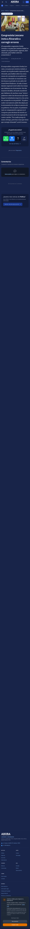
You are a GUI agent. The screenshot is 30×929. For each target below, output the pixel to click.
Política (6, 5)
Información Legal (5, 888)
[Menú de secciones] (2, 2)
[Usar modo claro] (23, 2)
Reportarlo (19, 150)
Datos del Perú (19, 870)
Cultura (17, 853)
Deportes (3, 855)
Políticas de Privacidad (5, 891)
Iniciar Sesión (4, 876)
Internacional (4, 860)
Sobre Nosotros (4, 886)
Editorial (3, 865)
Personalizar (15, 921)
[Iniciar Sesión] (27, 2)
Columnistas (3, 868)
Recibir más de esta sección (12, 204)
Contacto (3, 878)
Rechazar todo (15, 918)
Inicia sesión (8, 174)
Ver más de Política (14, 143)
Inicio (2, 10)
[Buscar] (6, 2)
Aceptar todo (15, 924)
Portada (17, 865)
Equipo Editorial (4, 893)
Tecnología (18, 855)
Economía (3, 857)
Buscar (17, 868)
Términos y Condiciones (6, 895)
